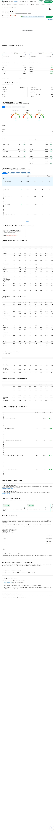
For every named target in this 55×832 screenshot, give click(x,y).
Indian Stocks (16, 1)
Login (41, 1)
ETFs (20, 1)
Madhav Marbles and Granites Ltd (10, 214)
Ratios (29, 173)
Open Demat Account (48, 1)
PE (8, 173)
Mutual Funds (24, 1)
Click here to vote (49, 543)
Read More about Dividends (6, 493)
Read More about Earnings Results (7, 488)
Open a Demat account (8, 582)
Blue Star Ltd (7, 189)
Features (31, 1)
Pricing (35, 1)
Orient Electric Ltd (7, 204)
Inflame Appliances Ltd (8, 196)
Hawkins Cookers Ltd (8, 181)
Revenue (18, 173)
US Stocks (11, 1)
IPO (27, 1)
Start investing (49, 16)
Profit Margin (24, 173)
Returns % (12, 173)
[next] (51, 507)
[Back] (2, 7)
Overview (4, 173)
